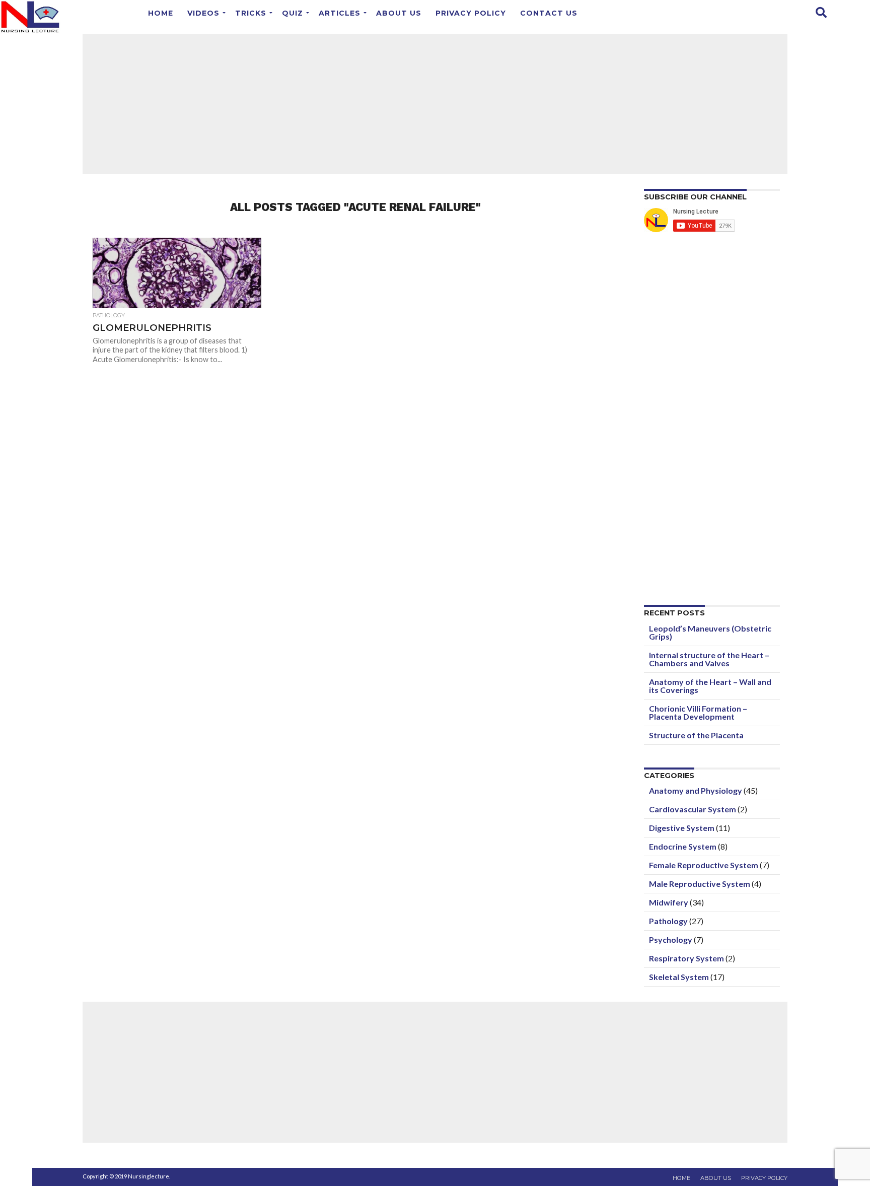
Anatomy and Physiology (695, 790)
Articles (339, 13)
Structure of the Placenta (696, 735)
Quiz (292, 13)
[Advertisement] (435, 103)
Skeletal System (679, 977)
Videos (203, 13)
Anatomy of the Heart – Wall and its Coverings (710, 685)
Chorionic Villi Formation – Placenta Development (698, 712)
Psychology (670, 939)
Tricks (250, 13)
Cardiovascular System (692, 809)
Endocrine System (682, 846)
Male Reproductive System (699, 883)
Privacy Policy (471, 13)
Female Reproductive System (703, 865)
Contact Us (548, 13)
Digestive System (681, 827)
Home (160, 13)
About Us (398, 13)
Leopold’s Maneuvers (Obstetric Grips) (710, 632)
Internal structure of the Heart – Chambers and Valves (709, 659)
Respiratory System (686, 958)
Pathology (668, 921)
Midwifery (668, 902)
